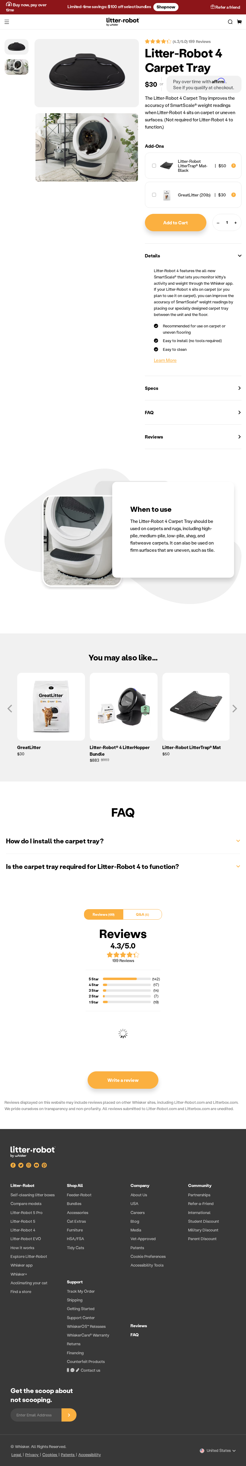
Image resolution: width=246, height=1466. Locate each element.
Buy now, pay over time (26, 7)
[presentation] (123, 1279)
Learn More (165, 360)
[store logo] (122, 22)
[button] (6, 22)
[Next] (234, 708)
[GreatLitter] (50, 707)
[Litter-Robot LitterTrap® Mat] (196, 707)
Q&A (142, 914)
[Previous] (10, 708)
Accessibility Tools (147, 1264)
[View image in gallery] (86, 73)
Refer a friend (227, 7)
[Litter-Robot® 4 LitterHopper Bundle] (123, 707)
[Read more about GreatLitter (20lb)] (233, 195)
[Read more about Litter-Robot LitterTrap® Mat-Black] (233, 165)
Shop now (166, 7)
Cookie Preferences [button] (148, 1256)
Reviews (154, 437)
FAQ (149, 412)
